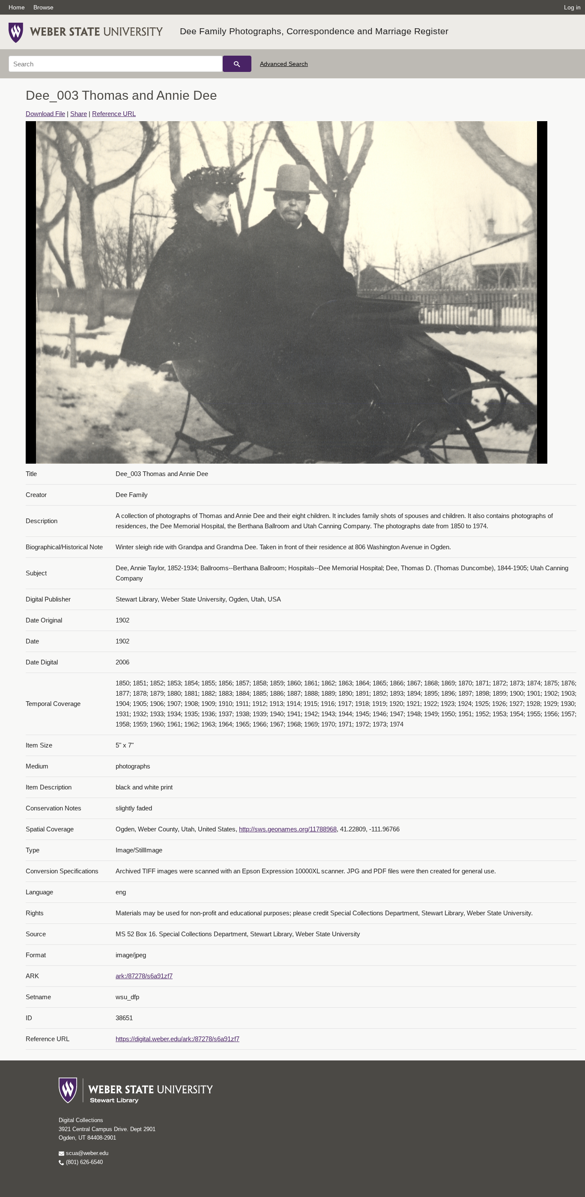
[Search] (237, 64)
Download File (45, 113)
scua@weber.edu (86, 1153)
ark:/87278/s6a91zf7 (144, 976)
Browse (43, 7)
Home (17, 7)
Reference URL (114, 113)
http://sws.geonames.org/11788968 (288, 829)
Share (78, 113)
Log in (572, 7)
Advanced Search (284, 63)
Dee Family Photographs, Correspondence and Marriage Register (314, 31)
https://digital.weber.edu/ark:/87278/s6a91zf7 (177, 1038)
